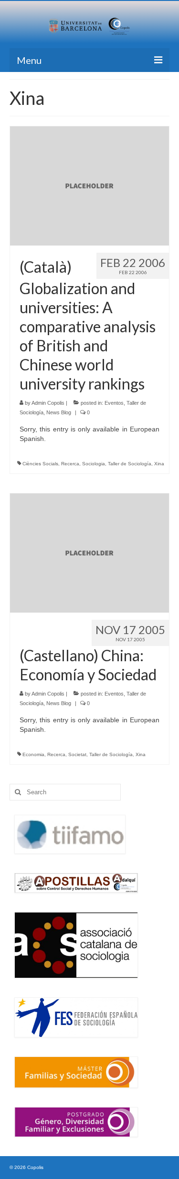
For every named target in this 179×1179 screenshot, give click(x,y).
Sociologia (93, 463)
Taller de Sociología (129, 463)
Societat (77, 754)
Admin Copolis (48, 403)
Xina (159, 463)
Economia (33, 754)
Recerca (70, 463)
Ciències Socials (40, 463)
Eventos (114, 403)
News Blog (58, 412)
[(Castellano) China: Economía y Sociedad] (89, 552)
